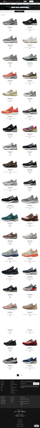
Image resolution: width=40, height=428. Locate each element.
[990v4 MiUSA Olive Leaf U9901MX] (10, 92)
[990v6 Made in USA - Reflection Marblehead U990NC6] (10, 181)
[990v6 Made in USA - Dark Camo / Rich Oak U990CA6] (10, 163)
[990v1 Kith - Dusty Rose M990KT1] (10, 306)
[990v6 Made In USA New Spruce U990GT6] (30, 56)
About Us (2, 381)
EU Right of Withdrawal (14, 390)
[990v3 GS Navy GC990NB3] (10, 288)
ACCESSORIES (29, 3)
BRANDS (36, 3)
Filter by (19, 11)
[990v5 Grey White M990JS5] (10, 323)
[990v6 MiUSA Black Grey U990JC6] (10, 359)
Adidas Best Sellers (3, 403)
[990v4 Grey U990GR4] (10, 21)
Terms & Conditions (20, 421)
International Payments (14, 387)
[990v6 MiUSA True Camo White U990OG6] (30, 110)
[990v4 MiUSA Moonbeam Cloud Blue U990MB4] (10, 252)
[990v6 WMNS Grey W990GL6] (10, 39)
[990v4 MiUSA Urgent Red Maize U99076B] (10, 110)
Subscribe (36, 383)
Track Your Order (13, 383)
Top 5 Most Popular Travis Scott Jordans (25, 404)
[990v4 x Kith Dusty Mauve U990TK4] (10, 234)
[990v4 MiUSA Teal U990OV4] (10, 217)
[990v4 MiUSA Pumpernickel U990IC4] (30, 217)
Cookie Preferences (20, 422)
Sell (13, 1)
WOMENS (16, 3)
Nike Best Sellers (3, 401)
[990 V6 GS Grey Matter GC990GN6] (30, 288)
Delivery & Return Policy (14, 384)
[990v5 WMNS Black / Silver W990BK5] (10, 128)
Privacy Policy (20, 419)
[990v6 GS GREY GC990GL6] (30, 92)
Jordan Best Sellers (3, 400)
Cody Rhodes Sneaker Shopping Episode (25, 402)
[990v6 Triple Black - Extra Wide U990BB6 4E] (10, 270)
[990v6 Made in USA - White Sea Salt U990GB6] (30, 39)
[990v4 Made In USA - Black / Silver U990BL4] (30, 21)
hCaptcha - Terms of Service (20, 426)
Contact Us (12, 391)
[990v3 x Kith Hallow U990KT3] (30, 234)
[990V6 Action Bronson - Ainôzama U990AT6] (30, 128)
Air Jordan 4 (12, 401)
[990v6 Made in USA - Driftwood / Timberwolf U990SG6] (30, 306)
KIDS (22, 3)
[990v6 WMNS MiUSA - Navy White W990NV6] (30, 270)
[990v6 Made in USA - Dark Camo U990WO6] (30, 74)
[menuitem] (10, 1)
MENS (10, 3)
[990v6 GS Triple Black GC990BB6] (10, 341)
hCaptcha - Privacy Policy (20, 424)
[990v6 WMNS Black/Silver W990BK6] (30, 163)
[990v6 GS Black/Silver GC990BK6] (30, 181)
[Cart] (37, 1)
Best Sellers (3, 397)
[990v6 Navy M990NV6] (30, 145)
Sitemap (2, 390)
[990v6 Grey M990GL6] (10, 145)
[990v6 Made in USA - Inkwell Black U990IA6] (30, 359)
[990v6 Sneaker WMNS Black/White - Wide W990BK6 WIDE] (10, 199)
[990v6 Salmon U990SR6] (10, 74)
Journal (2, 387)
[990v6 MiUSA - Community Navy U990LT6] (30, 323)
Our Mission (2, 383)
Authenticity (18, 1)
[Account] (35, 1)
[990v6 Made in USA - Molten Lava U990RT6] (30, 341)
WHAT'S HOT (4, 3)
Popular (12, 397)
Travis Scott (12, 400)
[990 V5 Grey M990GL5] (10, 56)
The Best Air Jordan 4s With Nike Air (25, 399)
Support (12, 381)
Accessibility (12, 388)
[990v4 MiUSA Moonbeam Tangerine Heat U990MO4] (30, 252)
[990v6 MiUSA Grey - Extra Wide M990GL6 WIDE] (30, 199)
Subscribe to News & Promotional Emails (28, 381)
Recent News (23, 397)
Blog (10, 1)
